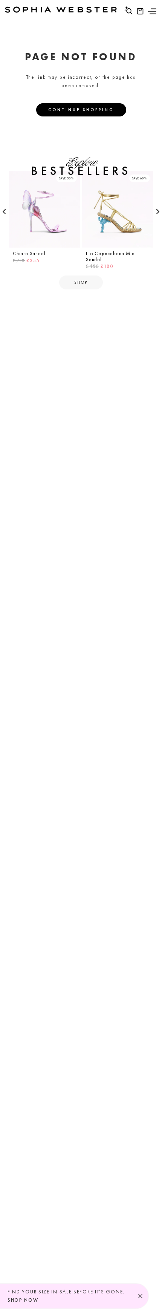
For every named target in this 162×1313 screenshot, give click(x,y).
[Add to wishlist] (73, 177)
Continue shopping (81, 109)
